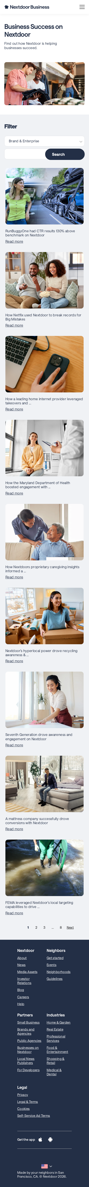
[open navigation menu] (82, 7)
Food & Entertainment (57, 1050)
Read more (14, 241)
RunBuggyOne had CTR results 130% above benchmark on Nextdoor (40, 233)
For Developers (28, 1070)
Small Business (28, 1022)
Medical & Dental (54, 1072)
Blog (20, 990)
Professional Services (56, 1038)
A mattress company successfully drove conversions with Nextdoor (37, 821)
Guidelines (55, 979)
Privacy (22, 1095)
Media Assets (27, 972)
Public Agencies (29, 1041)
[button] (40, 1140)
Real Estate (55, 1029)
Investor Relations (24, 981)
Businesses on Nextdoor (28, 1050)
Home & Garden (59, 1022)
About (22, 958)
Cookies (23, 1109)
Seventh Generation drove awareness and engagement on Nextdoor (39, 736)
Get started (55, 958)
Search (58, 154)
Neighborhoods (59, 972)
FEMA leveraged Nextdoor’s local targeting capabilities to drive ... (39, 904)
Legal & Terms (27, 1102)
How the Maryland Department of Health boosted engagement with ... (37, 485)
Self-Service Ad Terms (33, 1115)
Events (51, 965)
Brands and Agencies (26, 1031)
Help (20, 1004)
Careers (23, 997)
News (21, 965)
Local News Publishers (26, 1061)
